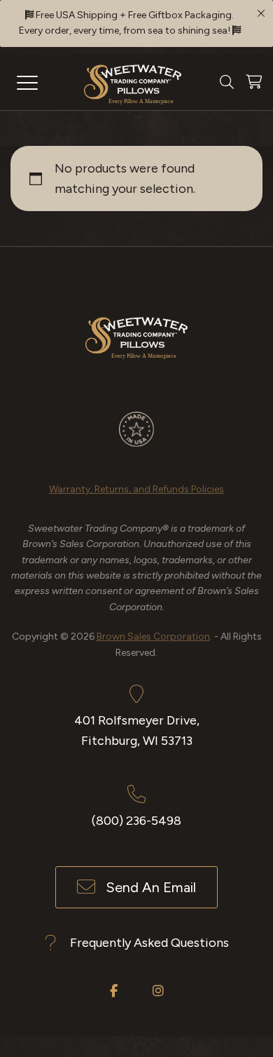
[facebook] (114, 990)
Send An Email (151, 887)
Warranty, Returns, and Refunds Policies (136, 489)
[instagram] (158, 990)
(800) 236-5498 (136, 820)
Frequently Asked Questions (149, 942)
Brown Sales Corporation (153, 636)
